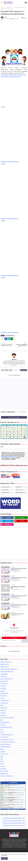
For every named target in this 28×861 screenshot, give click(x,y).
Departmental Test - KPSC (6, 739)
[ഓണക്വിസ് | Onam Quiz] (5, 615)
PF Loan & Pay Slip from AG (6, 734)
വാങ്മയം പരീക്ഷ (19, 489)
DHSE (1, 756)
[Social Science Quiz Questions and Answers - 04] (5, 606)
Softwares (2, 691)
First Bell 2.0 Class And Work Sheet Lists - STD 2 (14, 820)
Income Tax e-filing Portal (6, 776)
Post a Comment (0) (14, 417)
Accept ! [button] (4, 858)
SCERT (2, 761)
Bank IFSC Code (4, 754)
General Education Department (7, 742)
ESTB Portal (3, 768)
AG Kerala (2, 766)
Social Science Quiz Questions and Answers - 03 (19, 596)
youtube (22, 521)
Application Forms (4, 664)
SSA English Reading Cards (6, 671)
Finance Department (5, 744)
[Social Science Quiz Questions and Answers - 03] (5, 597)
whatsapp (22, 517)
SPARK (2, 705)
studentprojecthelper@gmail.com (9, 456)
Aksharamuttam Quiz (20, 492)
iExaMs (2, 749)
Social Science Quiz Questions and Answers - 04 (19, 605)
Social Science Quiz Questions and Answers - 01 (19, 569)
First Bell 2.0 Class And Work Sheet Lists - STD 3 (14, 823)
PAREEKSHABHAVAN (5, 746)
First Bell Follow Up (8, 7)
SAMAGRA (2, 710)
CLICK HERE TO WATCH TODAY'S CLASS (11, 75)
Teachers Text (4, 489)
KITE (1, 729)
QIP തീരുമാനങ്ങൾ (4, 700)
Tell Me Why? (3, 676)
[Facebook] (5, 338)
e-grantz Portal (4, 703)
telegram (8, 521)
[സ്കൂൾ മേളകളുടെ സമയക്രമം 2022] (5, 588)
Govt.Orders (3, 688)
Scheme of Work (4, 681)
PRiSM (2, 763)
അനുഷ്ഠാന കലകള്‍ (18, 794)
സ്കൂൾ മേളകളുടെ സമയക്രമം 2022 (18, 587)
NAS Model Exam (5, 492)
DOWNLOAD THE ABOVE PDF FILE (10, 161)
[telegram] (14, 833)
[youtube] (12, 833)
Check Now (3, 855)
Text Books (18, 487)
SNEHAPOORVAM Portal (6, 727)
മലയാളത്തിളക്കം (4, 674)
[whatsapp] (16, 833)
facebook (8, 517)
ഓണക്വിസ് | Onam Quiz (17, 613)
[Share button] (14, 338)
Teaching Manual (5, 487)
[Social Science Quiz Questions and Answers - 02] (5, 579)
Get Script (8, 809)
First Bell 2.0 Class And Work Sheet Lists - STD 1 (14, 818)
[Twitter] (8, 338)
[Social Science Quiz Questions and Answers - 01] (5, 570)
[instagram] (18, 833)
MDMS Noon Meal (4, 722)
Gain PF (2, 732)
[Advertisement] (14, 34)
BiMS (1, 720)
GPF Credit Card (4, 737)
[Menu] (2, 2)
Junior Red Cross (4, 771)
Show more (23, 370)
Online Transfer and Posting (7, 717)
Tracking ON (17, 809)
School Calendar (4, 693)
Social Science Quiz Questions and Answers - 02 (19, 578)
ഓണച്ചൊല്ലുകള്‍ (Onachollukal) (18, 787)
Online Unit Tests (4, 666)
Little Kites (2, 751)
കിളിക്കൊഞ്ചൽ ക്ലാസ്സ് (5, 661)
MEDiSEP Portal (4, 773)
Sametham (2, 712)
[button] (26, 2)
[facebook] (10, 833)
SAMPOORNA (3, 708)
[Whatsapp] (11, 338)
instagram (8, 524)
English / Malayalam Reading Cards (8, 669)
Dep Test (2, 698)
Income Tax (3, 725)
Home (2, 7)
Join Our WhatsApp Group (6, 678)
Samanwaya (3, 715)
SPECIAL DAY (3, 695)
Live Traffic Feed (13, 782)
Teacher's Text (3, 683)
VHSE (1, 759)
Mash (13, 359)
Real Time (12, 809)
